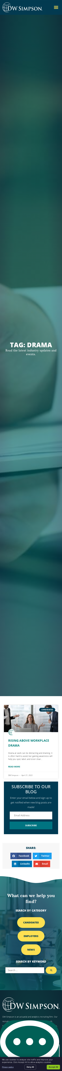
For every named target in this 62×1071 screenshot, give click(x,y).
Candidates (31, 922)
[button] (56, 7)
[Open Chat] (29, 1044)
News (31, 949)
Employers (31, 936)
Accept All (53, 1067)
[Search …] (24, 970)
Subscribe (31, 825)
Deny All (30, 1067)
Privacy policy (8, 1067)
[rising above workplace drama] (31, 718)
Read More (14, 766)
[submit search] (51, 970)
